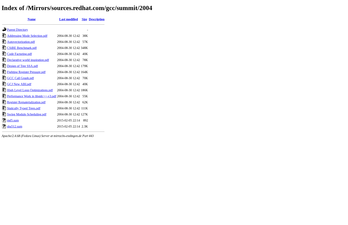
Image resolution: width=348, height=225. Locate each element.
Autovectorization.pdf (21, 42)
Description (97, 19)
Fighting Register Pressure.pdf (26, 72)
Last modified (68, 19)
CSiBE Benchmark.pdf (22, 48)
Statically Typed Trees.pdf (23, 108)
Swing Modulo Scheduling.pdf (26, 114)
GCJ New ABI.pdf (19, 84)
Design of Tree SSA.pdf (22, 66)
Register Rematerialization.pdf (26, 102)
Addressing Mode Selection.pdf (27, 35)
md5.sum (13, 120)
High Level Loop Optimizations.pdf (30, 90)
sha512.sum (14, 126)
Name (32, 19)
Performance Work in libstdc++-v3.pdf (31, 96)
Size (84, 19)
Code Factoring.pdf (19, 54)
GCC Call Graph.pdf (20, 78)
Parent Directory (17, 29)
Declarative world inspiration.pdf (28, 60)
